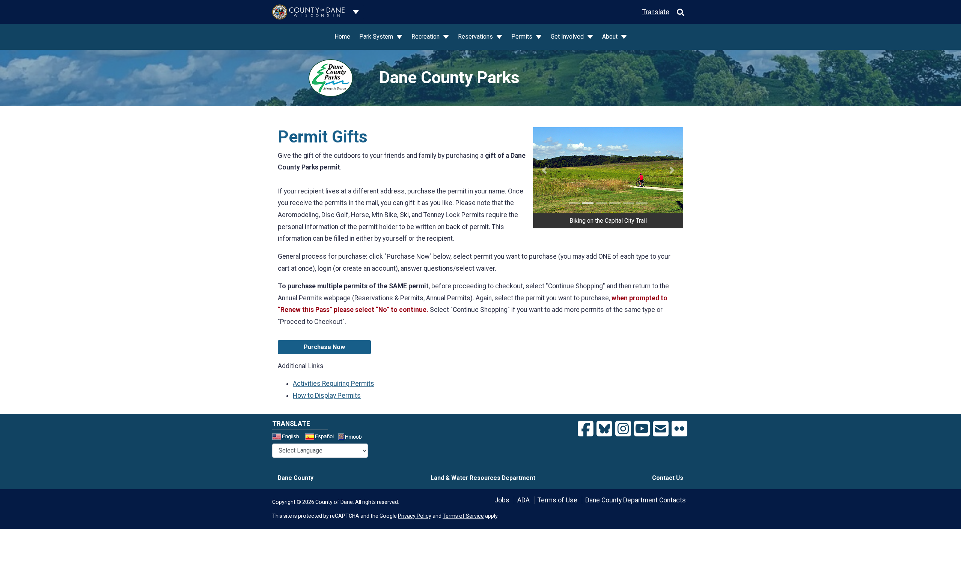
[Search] (680, 12)
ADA (523, 500)
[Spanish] (321, 437)
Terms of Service (463, 516)
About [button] (610, 36)
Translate (655, 12)
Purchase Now (324, 347)
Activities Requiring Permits (333, 383)
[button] (544, 170)
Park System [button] (377, 36)
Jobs (501, 500)
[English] (288, 437)
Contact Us (667, 477)
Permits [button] (522, 36)
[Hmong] (352, 437)
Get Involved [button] (568, 36)
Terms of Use (557, 500)
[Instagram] (623, 428)
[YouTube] (642, 428)
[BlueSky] (604, 428)
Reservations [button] (476, 36)
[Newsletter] (660, 428)
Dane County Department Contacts (635, 500)
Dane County (295, 477)
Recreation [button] (426, 36)
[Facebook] (585, 428)
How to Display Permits (327, 395)
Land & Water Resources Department (483, 477)
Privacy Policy (414, 516)
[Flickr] (679, 428)
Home (342, 36)
